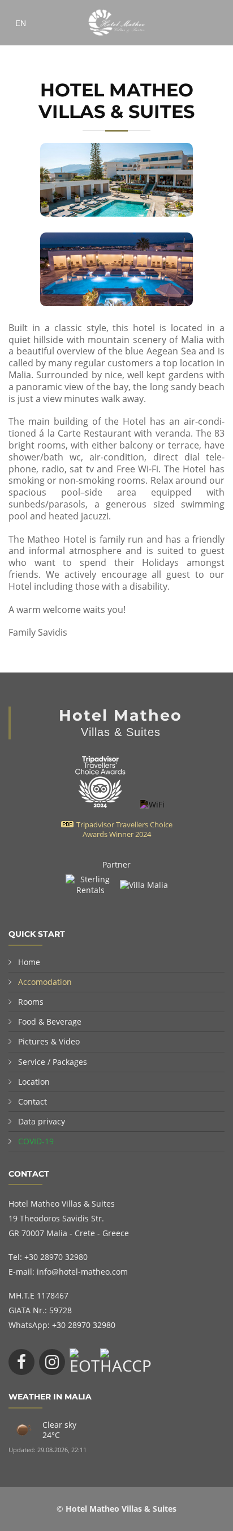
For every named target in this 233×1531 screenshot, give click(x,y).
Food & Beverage (49, 1021)
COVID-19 (36, 1141)
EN (20, 23)
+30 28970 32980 (56, 1256)
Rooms (31, 1001)
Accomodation (45, 981)
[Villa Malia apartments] (144, 881)
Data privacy (41, 1121)
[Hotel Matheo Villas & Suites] (98, 804)
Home (29, 962)
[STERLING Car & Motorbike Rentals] (92, 881)
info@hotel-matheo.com (82, 1271)
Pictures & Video (49, 1041)
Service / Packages (52, 1061)
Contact (32, 1101)
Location (34, 1081)
